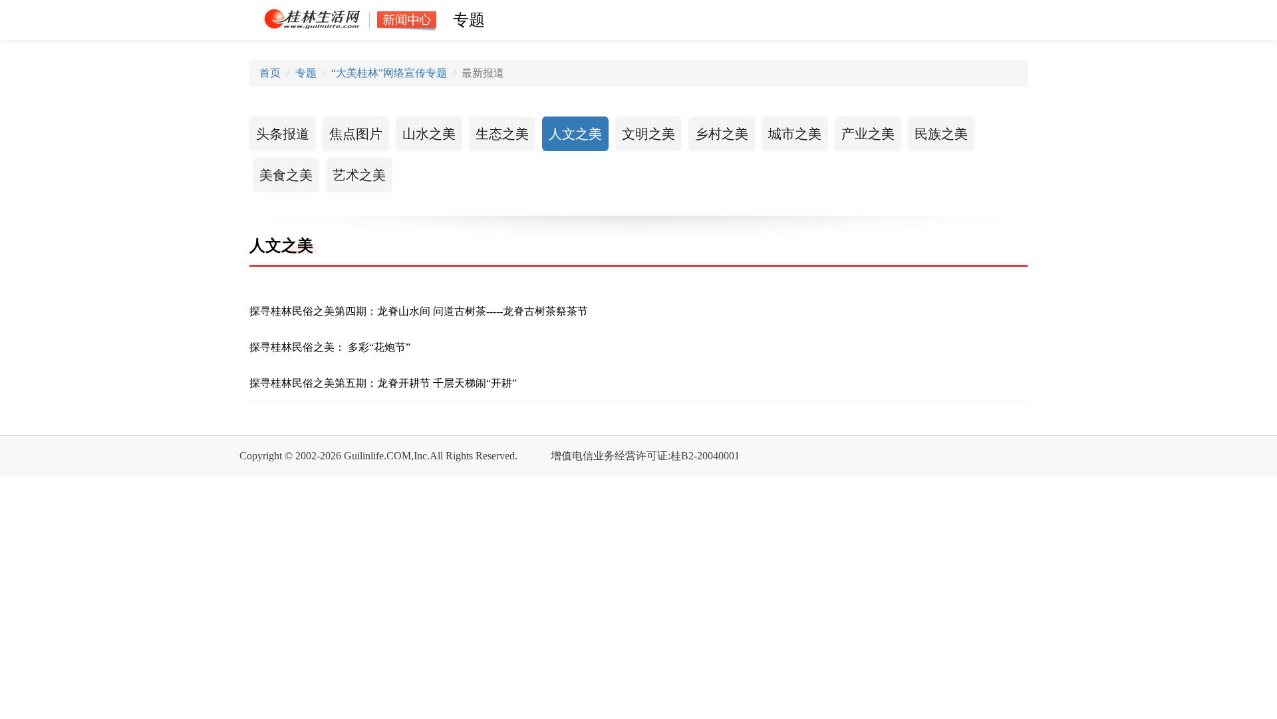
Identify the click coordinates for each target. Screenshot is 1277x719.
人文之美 (575, 133)
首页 (270, 73)
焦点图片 (355, 133)
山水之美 (429, 133)
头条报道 (282, 133)
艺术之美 (359, 175)
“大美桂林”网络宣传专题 (389, 73)
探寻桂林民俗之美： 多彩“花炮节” (329, 347)
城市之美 (794, 133)
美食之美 (286, 175)
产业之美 (868, 133)
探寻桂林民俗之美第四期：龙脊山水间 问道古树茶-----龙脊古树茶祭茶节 (418, 311)
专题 (306, 73)
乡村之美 (721, 133)
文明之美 (648, 133)
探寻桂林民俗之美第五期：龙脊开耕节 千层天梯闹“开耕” (383, 383)
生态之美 (502, 133)
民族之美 (941, 133)
